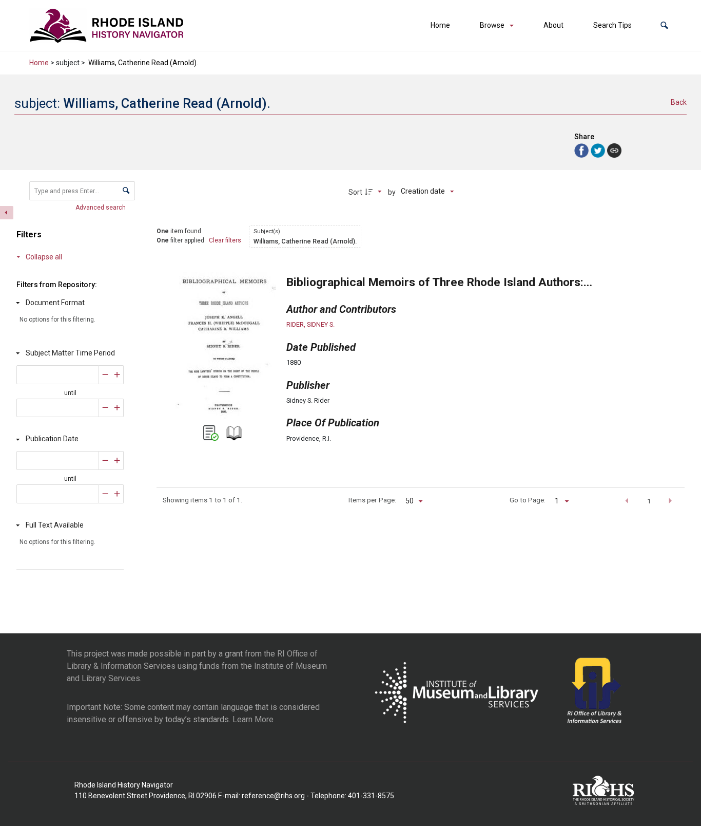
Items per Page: (372, 500)
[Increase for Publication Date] (117, 460)
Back (679, 102)
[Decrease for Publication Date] (105, 460)
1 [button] (649, 501)
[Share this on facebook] (582, 150)
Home (440, 25)
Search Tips (612, 25)
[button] (664, 25)
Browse (492, 25)
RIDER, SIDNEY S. (310, 324)
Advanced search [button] (101, 207)
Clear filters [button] (225, 240)
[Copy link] (614, 150)
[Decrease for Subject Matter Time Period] (105, 374)
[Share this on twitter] (599, 150)
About (553, 25)
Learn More (253, 719)
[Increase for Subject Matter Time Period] (117, 374)
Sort (355, 192)
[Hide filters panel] (6, 212)
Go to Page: (528, 500)
